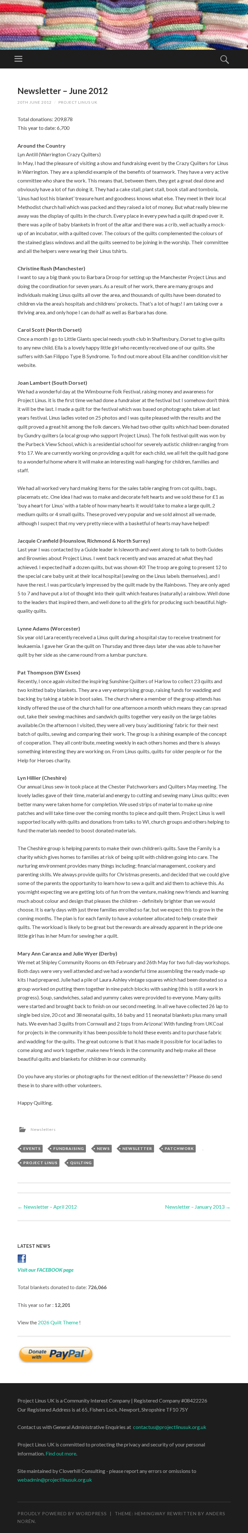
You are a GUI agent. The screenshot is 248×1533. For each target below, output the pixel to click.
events (32, 1148)
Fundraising (68, 1148)
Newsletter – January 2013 (198, 1207)
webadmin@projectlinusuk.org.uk (54, 1479)
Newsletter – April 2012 (47, 1207)
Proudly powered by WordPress (62, 1513)
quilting (81, 1162)
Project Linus (40, 1162)
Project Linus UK (78, 102)
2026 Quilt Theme (58, 1322)
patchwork (179, 1148)
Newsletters (43, 1129)
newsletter (137, 1148)
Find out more (61, 1453)
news (103, 1148)
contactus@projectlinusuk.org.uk (169, 1427)
